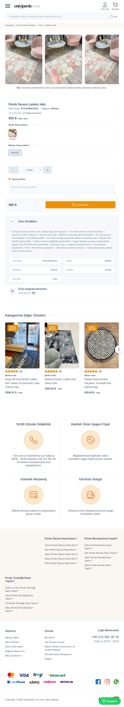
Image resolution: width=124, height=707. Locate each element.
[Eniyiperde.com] (56, 6)
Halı (40, 25)
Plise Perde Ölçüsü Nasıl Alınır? (61, 563)
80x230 (15, 152)
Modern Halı (50, 25)
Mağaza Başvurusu (15, 651)
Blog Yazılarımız (13, 655)
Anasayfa (9, 25)
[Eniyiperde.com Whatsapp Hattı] (116, 681)
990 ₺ (13, 204)
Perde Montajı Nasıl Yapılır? (101, 538)
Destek (49, 631)
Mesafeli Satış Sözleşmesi (58, 654)
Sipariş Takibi (12, 637)
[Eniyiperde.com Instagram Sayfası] (107, 681)
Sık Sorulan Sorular (55, 642)
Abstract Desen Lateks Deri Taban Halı (60, 381)
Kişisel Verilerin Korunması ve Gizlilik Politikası (60, 648)
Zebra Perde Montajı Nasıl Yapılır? (97, 547)
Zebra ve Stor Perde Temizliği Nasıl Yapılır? (20, 589)
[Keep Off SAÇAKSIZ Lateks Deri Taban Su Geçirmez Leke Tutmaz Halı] (22, 345)
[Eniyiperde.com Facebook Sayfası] (98, 681)
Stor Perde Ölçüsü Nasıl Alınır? (60, 549)
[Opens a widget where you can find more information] (109, 701)
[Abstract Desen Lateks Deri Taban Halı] (62, 345)
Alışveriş (10, 631)
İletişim (48, 659)
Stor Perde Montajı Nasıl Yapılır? (101, 553)
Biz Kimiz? (50, 637)
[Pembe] (12, 133)
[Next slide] (119, 349)
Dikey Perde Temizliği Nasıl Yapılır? (19, 609)
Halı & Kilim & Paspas (26, 25)
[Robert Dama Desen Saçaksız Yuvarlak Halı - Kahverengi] (101, 345)
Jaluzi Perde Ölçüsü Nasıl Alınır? (61, 554)
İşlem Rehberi (12, 642)
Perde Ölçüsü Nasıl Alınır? (61, 538)
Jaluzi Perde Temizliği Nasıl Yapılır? (19, 597)
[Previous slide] (5, 349)
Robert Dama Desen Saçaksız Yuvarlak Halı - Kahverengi (98, 383)
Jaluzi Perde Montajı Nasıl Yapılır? (97, 559)
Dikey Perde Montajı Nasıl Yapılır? (97, 567)
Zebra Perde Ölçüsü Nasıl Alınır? (61, 545)
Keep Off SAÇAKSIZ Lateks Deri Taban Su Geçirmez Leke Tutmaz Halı (22, 383)
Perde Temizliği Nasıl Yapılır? (18, 580)
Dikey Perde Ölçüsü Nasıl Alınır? (61, 558)
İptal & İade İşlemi (14, 646)
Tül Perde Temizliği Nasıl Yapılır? (22, 603)
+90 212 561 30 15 (105, 636)
